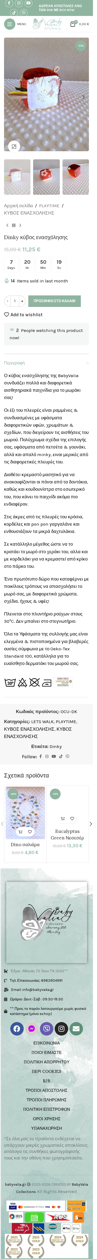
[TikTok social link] (14, 13)
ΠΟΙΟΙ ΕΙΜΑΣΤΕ (47, 1045)
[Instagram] (61, 1021)
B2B (46, 1073)
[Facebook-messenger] (32, 1021)
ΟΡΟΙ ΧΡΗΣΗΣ (46, 1111)
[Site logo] (48, 23)
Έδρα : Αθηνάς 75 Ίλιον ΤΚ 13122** (39, 963)
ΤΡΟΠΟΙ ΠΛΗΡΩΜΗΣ (47, 1092)
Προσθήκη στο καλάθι (54, 294)
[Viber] (46, 1021)
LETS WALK (42, 714)
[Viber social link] (24, 13)
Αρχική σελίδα (18, 198)
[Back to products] (14, 218)
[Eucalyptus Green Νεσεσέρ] (67, 799)
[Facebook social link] (40, 749)
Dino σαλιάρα (25, 837)
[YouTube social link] (54, 749)
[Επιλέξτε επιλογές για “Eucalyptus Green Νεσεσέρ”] (62, 811)
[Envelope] (76, 1021)
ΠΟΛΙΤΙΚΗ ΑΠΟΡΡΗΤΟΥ (47, 1054)
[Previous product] (7, 218)
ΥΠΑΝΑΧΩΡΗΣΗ (46, 1120)
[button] (9, 94)
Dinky (56, 739)
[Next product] (20, 218)
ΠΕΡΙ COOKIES (46, 1064)
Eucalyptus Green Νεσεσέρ (67, 827)
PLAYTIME (49, 198)
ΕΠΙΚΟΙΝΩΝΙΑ (46, 1035)
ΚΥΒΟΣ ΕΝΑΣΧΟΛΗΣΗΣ (29, 205)
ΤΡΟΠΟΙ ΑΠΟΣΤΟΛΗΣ (46, 1083)
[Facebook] (17, 1021)
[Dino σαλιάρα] (25, 805)
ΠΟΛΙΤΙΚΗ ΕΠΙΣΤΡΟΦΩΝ (46, 1102)
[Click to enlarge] (14, 141)
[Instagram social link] (47, 749)
